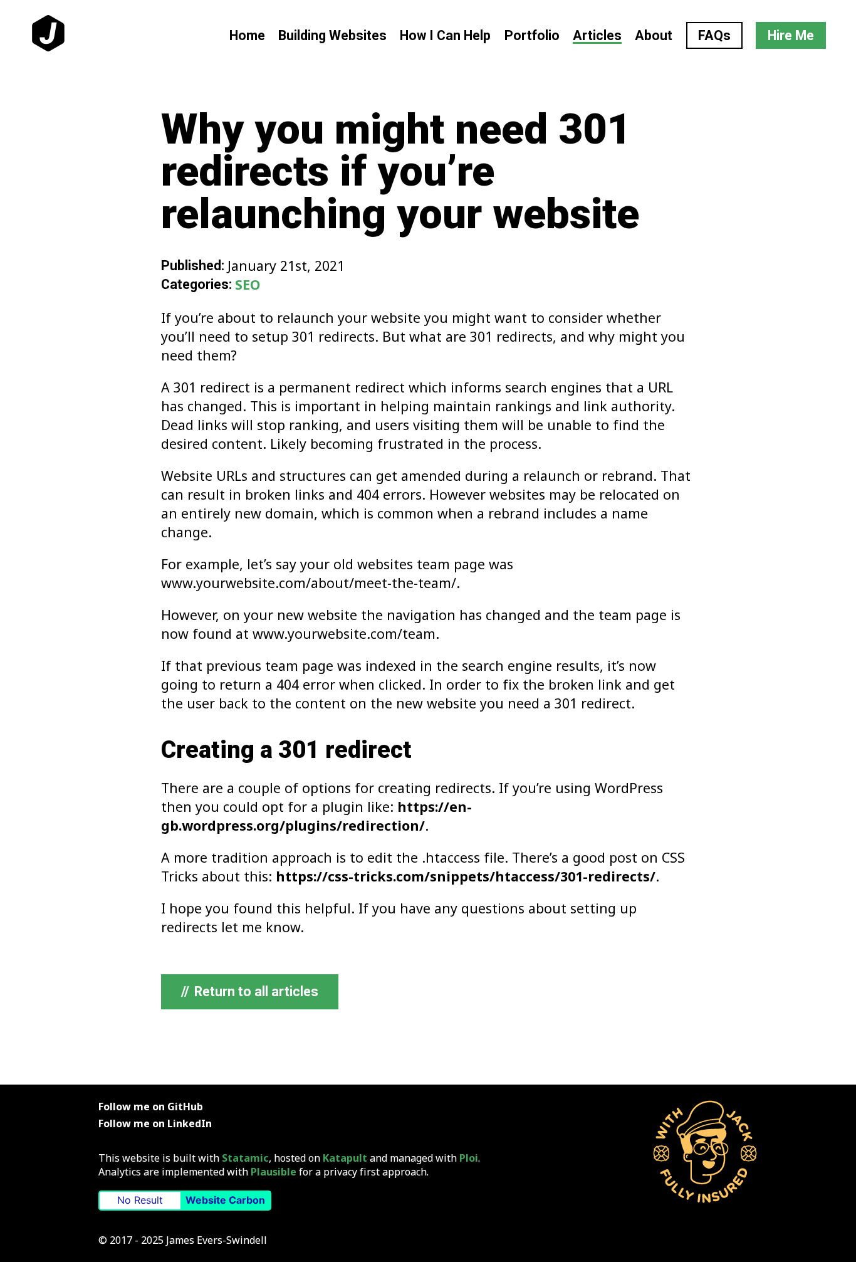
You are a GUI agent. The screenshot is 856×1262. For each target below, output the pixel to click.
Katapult (345, 1158)
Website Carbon (225, 1200)
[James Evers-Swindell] (705, 1152)
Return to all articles (250, 991)
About (653, 35)
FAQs (714, 35)
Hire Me (791, 35)
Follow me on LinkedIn (155, 1123)
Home (247, 35)
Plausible (273, 1172)
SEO (247, 284)
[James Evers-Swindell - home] (48, 35)
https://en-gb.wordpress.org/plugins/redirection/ (316, 815)
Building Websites (332, 35)
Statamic (245, 1158)
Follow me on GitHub (150, 1106)
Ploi (468, 1158)
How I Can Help (445, 35)
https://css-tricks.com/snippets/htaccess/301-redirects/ (465, 876)
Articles (597, 35)
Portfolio (532, 35)
